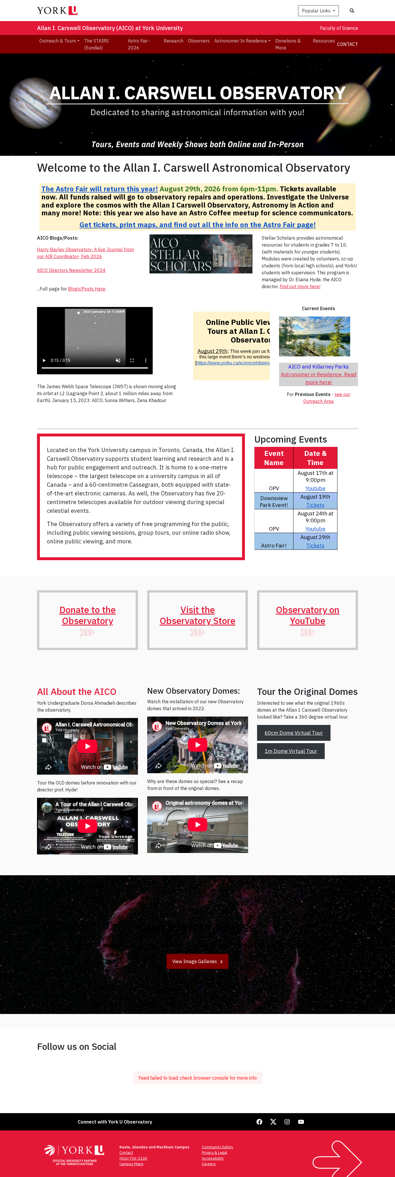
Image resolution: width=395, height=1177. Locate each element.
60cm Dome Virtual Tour (294, 733)
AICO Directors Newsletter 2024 (71, 270)
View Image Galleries (195, 961)
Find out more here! (300, 286)
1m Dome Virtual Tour (291, 751)
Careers (209, 1163)
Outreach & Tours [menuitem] (57, 41)
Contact (347, 44)
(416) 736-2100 (133, 1158)
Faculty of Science (339, 28)
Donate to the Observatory (87, 615)
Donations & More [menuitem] (288, 44)
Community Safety (217, 1147)
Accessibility (213, 1158)
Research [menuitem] (173, 41)
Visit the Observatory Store (197, 615)
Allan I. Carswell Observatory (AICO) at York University (110, 28)
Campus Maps (131, 1163)
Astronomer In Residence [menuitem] (240, 41)
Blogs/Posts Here (86, 289)
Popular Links (317, 11)
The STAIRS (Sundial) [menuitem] (96, 44)
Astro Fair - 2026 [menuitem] (139, 44)
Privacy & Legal (214, 1152)
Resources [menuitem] (324, 41)
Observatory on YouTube (307, 615)
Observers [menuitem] (199, 41)
